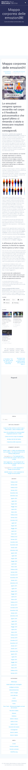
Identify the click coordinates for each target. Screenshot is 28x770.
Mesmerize (20, 765)
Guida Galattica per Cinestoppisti (14, 684)
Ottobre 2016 (14, 648)
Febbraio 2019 (14, 602)
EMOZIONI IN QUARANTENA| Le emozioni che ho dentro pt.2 (17, 320)
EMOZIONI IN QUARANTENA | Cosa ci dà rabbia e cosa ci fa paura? (6, 320)
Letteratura (14, 701)
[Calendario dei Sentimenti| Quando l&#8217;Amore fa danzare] (7, 332)
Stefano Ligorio (6, 450)
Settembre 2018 (14, 616)
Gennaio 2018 (14, 637)
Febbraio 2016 (14, 670)
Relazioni (14, 713)
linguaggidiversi (7, 71)
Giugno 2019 (14, 591)
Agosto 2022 (14, 498)
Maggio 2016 (14, 662)
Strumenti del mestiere (14, 727)
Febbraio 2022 (14, 514)
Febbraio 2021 (14, 536)
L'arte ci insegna (14, 692)
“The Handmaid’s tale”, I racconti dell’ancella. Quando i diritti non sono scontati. (14, 458)
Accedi (14, 743)
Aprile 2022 (14, 509)
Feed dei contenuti (14, 746)
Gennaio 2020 (14, 572)
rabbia (17, 352)
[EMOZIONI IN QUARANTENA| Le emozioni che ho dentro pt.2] (18, 314)
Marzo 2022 (14, 512)
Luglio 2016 (14, 656)
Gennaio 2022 (14, 517)
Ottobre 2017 (14, 646)
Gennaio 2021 (14, 539)
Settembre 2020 (14, 550)
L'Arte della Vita (16, 71)
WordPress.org (14, 752)
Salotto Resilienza (9, 2)
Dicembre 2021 (14, 520)
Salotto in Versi (14, 721)
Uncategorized (14, 729)
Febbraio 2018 (14, 635)
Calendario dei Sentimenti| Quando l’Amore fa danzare (6, 338)
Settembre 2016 (14, 651)
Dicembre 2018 (14, 607)
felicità (17, 350)
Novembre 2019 (14, 577)
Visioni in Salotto (14, 732)
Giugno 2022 (14, 504)
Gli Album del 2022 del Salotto (14, 439)
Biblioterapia (14, 681)
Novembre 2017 (14, 643)
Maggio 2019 (14, 594)
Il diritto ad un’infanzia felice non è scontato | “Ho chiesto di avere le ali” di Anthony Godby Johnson (14, 452)
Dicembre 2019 (14, 575)
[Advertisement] (14, 41)
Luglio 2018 (14, 621)
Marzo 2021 (14, 534)
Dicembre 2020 (14, 542)
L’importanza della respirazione (14, 442)
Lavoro (14, 698)
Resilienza (14, 716)
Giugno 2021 (14, 525)
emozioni (12, 350)
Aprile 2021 (14, 531)
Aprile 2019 (14, 596)
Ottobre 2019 (14, 580)
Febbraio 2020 (14, 569)
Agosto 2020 (14, 553)
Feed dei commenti (14, 749)
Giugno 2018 (14, 624)
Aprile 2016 (14, 665)
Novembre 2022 (14, 493)
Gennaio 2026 (14, 484)
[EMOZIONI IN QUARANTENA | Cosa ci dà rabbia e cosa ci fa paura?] (7, 314)
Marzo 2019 (14, 599)
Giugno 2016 (14, 659)
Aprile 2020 (14, 564)
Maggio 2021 (14, 528)
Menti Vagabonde (8, 462)
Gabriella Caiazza (8, 472)
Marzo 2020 (14, 566)
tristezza (22, 352)
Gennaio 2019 (14, 605)
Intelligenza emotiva (14, 687)
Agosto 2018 (14, 618)
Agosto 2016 (14, 654)
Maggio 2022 (14, 506)
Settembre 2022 (14, 495)
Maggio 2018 (14, 626)
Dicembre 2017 (14, 640)
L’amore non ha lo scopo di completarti (14, 436)
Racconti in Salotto (14, 710)
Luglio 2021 (14, 523)
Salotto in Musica (14, 718)
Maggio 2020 (14, 561)
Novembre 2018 (14, 610)
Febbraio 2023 (14, 487)
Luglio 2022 (14, 501)
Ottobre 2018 (14, 613)
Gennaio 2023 (14, 490)
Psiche (14, 703)
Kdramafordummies (14, 690)
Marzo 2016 (14, 667)
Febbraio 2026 (14, 482)
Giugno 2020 (14, 558)
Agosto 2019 (14, 585)
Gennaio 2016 (14, 673)
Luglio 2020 (14, 555)
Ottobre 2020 (14, 547)
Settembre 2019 (14, 583)
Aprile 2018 (14, 629)
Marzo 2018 (14, 632)
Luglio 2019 (14, 588)
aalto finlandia (10, 348)
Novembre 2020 (14, 545)
